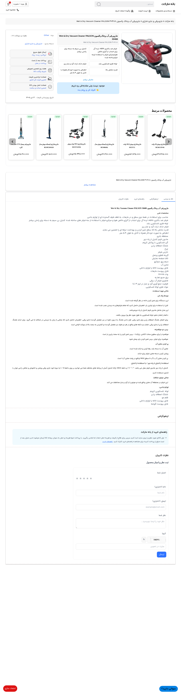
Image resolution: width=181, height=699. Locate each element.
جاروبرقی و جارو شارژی (152, 21)
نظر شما (162, 515)
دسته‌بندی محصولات (164, 11)
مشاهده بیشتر (90, 185)
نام (160, 487)
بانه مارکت (169, 21)
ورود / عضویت (18, 4)
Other (46, 35)
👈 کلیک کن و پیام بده (88, 90)
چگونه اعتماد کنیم (122, 11)
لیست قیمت (143, 11)
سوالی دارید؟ (168, 689)
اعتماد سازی (10, 688)
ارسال (161, 554)
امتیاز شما (161, 473)
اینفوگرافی (154, 199)
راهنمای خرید (139, 199)
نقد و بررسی (168, 199)
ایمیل (159, 501)
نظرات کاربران (123, 199)
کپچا (164, 533)
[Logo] (164, 4)
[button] (168, 141)
